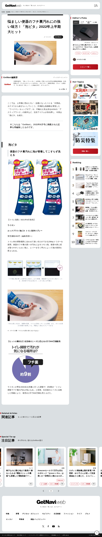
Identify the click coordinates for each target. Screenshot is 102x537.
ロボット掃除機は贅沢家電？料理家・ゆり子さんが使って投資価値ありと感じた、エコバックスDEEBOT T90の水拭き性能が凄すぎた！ (82, 473)
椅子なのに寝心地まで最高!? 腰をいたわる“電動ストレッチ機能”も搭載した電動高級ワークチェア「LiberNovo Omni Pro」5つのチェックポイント (19, 473)
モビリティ (46, 514)
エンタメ (9, 519)
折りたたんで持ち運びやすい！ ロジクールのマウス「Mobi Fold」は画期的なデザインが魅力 (85, 47)
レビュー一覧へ (85, 67)
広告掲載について (55, 535)
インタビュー (82, 22)
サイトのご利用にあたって (8, 535)
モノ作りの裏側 (88, 22)
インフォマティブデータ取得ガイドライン (38, 535)
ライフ (31, 468)
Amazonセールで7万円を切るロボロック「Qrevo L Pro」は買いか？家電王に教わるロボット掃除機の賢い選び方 (51, 473)
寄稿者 (21, 519)
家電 (63, 468)
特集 (7, 514)
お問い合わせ (65, 535)
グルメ (87, 514)
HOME (3, 11)
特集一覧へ (85, 151)
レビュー (76, 22)
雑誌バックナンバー (38, 519)
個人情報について (21, 535)
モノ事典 (95, 22)
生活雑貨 (8, 11)
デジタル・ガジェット (91, 42)
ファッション (69, 514)
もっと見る (63, 89)
